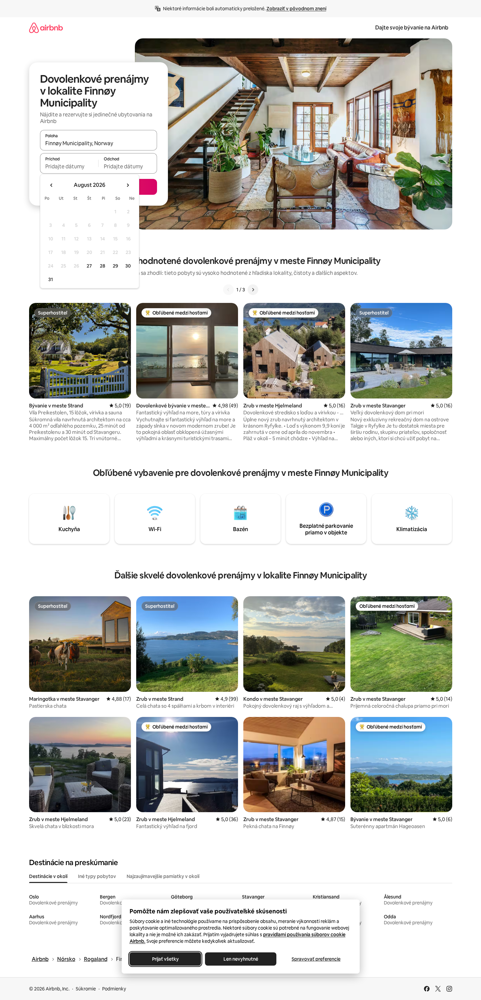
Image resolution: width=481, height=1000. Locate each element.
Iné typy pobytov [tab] (97, 876)
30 (128, 266)
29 (115, 266)
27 (89, 266)
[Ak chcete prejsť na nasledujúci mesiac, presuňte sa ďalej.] (128, 185)
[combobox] (98, 143)
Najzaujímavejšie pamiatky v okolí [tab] (163, 876)
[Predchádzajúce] (228, 289)
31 (50, 279)
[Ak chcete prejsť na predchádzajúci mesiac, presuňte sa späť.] (52, 185)
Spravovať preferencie (316, 959)
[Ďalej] (253, 289)
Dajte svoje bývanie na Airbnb (411, 27)
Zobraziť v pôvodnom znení (296, 9)
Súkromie (86, 989)
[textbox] (69, 166)
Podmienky (114, 989)
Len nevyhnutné (240, 959)
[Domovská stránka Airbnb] (46, 27)
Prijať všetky (165, 959)
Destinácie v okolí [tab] (48, 876)
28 (102, 266)
